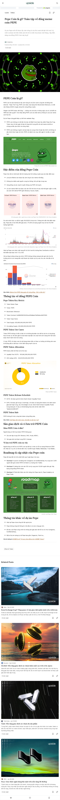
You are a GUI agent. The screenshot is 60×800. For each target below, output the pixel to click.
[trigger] (57, 3)
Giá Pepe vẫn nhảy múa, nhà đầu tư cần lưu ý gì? (24, 420)
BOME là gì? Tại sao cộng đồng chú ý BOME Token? (28, 539)
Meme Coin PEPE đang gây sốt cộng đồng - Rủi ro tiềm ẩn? (27, 292)
